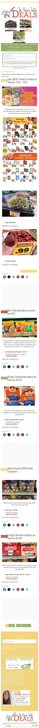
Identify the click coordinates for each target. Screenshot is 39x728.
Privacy (23, 68)
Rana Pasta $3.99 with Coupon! (11, 680)
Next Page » (26, 625)
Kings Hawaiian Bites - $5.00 (14, 420)
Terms (18, 68)
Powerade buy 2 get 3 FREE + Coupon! (13, 685)
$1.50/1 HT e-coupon (13, 422)
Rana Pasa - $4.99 (11, 510)
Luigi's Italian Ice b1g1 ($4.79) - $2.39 (17, 574)
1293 (18, 625)
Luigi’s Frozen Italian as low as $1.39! (21, 537)
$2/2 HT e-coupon (12, 512)
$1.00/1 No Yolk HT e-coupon (15, 354)
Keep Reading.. (28, 271)
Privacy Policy (7, 653)
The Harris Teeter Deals (19, 12)
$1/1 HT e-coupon (12, 577)
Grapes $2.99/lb (10, 222)
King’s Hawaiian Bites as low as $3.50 (13, 678)
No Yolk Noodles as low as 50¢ (11, 676)
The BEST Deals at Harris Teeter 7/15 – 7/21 (22, 81)
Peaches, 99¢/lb (10, 261)
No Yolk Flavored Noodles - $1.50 (16, 352)
